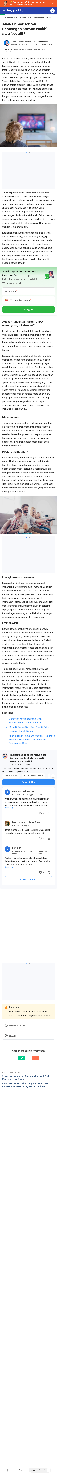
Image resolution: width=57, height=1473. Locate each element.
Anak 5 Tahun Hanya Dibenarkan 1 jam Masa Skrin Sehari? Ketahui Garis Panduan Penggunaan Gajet (32, 739)
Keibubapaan (7, 18)
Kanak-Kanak (21, 18)
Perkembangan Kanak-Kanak (42, 18)
